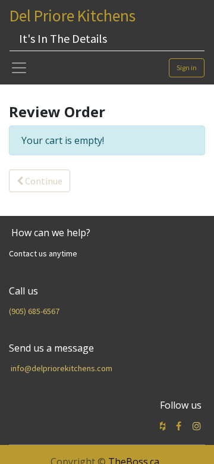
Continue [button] (42, 181)
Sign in (187, 67)
